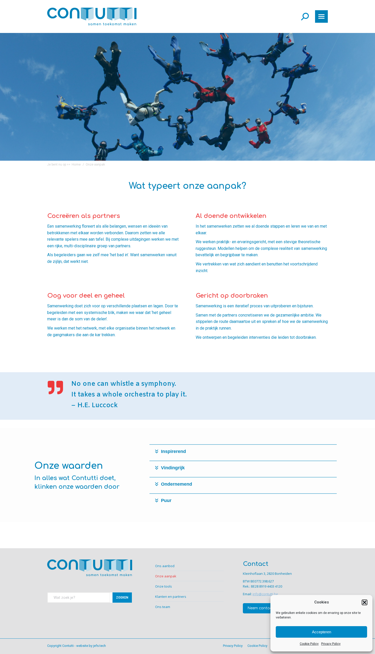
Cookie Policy (309, 644)
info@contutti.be (265, 594)
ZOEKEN (122, 597)
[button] (364, 602)
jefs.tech (99, 646)
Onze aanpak (165, 576)
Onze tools (163, 586)
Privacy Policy (331, 644)
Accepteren (321, 632)
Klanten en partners (170, 596)
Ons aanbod (164, 566)
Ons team (162, 606)
